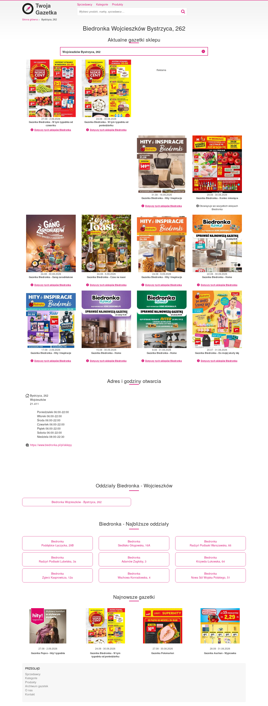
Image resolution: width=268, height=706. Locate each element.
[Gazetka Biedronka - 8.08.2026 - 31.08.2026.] (162, 319)
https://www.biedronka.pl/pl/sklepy (51, 445)
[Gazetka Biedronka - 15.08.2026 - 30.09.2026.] (106, 319)
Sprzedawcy (84, 4)
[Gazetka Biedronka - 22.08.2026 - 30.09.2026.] (217, 243)
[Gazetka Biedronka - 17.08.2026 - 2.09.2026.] (51, 319)
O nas (29, 690)
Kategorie (102, 4)
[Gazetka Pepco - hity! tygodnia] (47, 625)
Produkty (117, 4)
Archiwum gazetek (36, 686)
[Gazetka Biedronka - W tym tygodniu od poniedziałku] (105, 625)
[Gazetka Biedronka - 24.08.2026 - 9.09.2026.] (162, 243)
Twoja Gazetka (46, 9)
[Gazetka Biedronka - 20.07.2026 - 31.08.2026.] (217, 319)
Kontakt (30, 694)
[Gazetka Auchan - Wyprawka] (220, 625)
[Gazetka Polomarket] (162, 625)
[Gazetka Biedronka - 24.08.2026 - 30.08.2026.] (106, 88)
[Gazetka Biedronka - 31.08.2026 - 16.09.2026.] (162, 164)
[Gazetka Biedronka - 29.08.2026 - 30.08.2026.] (217, 164)
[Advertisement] (189, 99)
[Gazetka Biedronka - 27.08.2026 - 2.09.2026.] (51, 88)
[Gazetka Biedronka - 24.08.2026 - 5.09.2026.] (106, 243)
